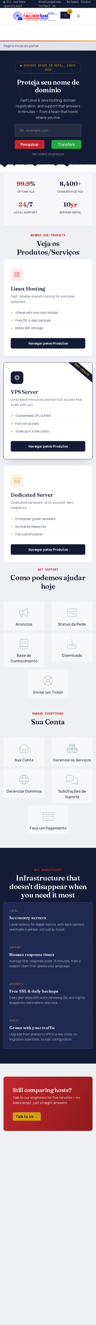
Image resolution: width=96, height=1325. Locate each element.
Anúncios (24, 624)
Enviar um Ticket (48, 692)
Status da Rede (72, 624)
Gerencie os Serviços (72, 760)
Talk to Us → (27, 1116)
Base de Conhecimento (24, 658)
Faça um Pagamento (48, 828)
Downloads (72, 655)
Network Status (79, 2)
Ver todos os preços (48, 154)
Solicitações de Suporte (72, 794)
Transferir (66, 144)
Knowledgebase (50, 2)
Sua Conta (24, 760)
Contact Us (47, 6)
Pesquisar (30, 144)
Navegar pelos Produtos (48, 343)
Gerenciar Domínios (24, 791)
